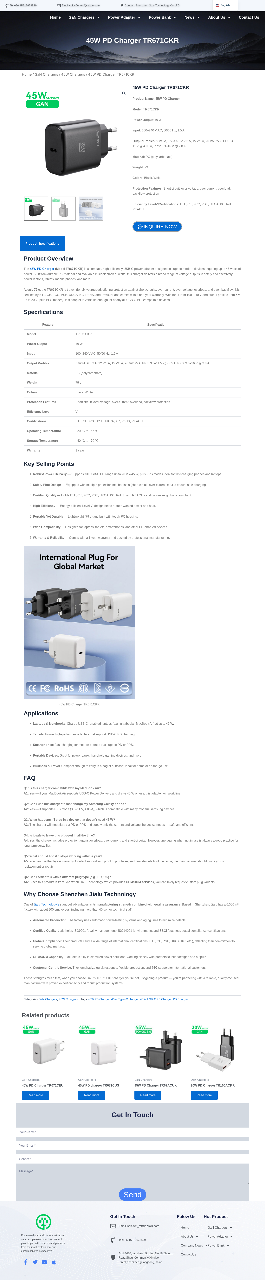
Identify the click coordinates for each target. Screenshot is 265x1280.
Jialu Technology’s (46, 904)
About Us (216, 17)
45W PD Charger (42, 268)
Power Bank (160, 17)
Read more (35, 1095)
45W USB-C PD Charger (155, 999)
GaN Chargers (81, 17)
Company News (192, 1245)
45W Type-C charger (125, 999)
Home (55, 17)
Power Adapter (121, 17)
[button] (123, 93)
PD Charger (180, 999)
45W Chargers (73, 74)
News (189, 17)
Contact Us (249, 17)
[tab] (42, 243)
